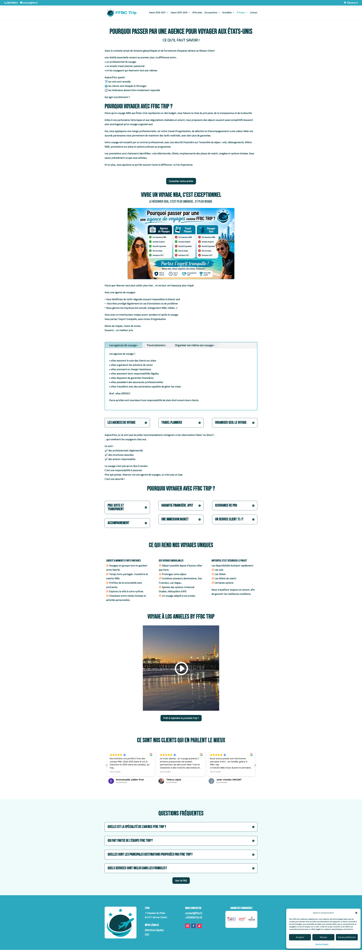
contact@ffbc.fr (193, 913)
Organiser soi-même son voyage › (195, 345)
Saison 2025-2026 (179, 13)
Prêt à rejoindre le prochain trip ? (181, 718)
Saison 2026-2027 (157, 13)
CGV (147, 934)
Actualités (227, 13)
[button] (356, 912)
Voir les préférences (347, 937)
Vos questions (210, 13)
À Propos (241, 13)
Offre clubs (197, 13)
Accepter (300, 937)
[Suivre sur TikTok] (199, 926)
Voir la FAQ (181, 880)
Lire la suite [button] (115, 772)
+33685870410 (193, 917)
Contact (253, 13)
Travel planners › (156, 345)
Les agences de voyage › (123, 345)
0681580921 (12, 3)
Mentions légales (321, 944)
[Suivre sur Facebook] (193, 926)
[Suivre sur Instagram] (187, 926)
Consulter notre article (181, 181)
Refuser (323, 937)
